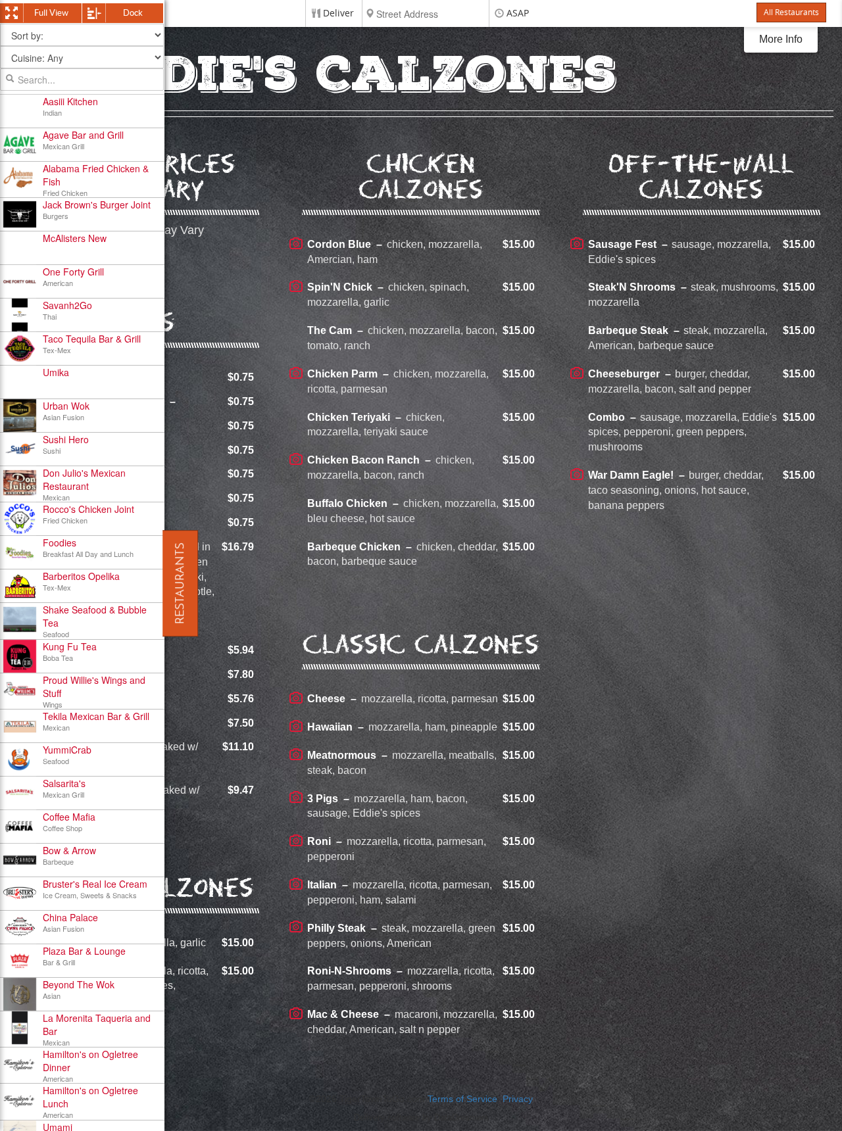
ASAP (518, 13)
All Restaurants (791, 12)
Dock (133, 13)
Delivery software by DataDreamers (421, 1117)
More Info (781, 39)
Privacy (518, 1099)
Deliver (338, 13)
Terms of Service (462, 1099)
